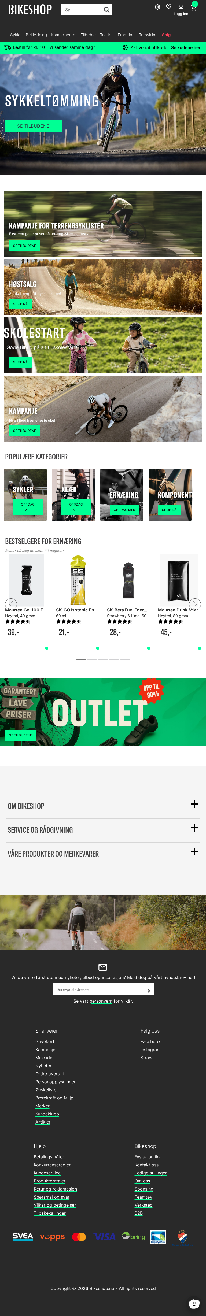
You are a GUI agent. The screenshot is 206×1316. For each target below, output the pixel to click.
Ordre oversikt (50, 1073)
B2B (139, 1213)
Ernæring (126, 34)
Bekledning (36, 34)
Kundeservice (47, 1173)
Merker (42, 1106)
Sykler (16, 34)
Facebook (151, 1041)
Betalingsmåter (49, 1156)
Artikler (42, 1122)
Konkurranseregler (52, 1164)
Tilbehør (88, 34)
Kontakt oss (147, 1164)
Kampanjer (46, 1049)
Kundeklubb (47, 1114)
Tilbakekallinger (50, 1213)
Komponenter (64, 34)
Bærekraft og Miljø (54, 1097)
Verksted (144, 1205)
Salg (166, 34)
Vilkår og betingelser (55, 1205)
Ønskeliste (45, 1089)
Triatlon (107, 34)
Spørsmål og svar (51, 1197)
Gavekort (44, 1041)
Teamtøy (143, 1197)
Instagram (151, 1049)
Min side (43, 1057)
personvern (101, 1001)
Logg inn (181, 14)
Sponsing (144, 1189)
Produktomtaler (49, 1181)
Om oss (142, 1181)
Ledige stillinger (151, 1173)
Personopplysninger (55, 1081)
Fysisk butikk (148, 1156)
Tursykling (148, 34)
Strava (147, 1057)
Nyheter (43, 1065)
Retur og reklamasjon (55, 1189)
